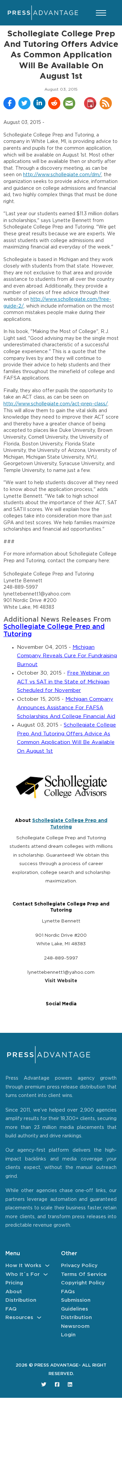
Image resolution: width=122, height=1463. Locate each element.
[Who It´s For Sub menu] (45, 1274)
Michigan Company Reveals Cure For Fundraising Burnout (67, 656)
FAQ (11, 1309)
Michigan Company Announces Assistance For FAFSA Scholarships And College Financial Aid (66, 708)
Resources (19, 1317)
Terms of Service (84, 1274)
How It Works (23, 1265)
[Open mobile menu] (101, 13)
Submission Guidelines (75, 1304)
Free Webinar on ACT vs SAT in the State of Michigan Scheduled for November (63, 682)
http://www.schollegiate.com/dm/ (62, 175)
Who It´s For (22, 1274)
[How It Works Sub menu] (47, 1265)
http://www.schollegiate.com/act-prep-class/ (55, 404)
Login (68, 1335)
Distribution (20, 1300)
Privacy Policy (79, 1265)
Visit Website (61, 981)
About (13, 1292)
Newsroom (75, 1326)
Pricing (14, 1283)
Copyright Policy (83, 1283)
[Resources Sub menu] (39, 1317)
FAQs (68, 1292)
